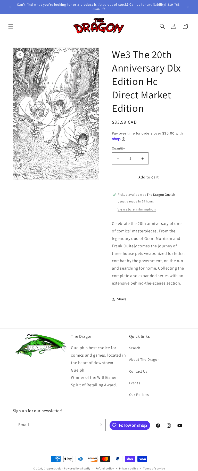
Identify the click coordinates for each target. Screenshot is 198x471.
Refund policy (105, 468)
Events (134, 383)
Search (135, 348)
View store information (137, 209)
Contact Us (138, 371)
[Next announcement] (188, 7)
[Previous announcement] (10, 7)
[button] (10, 26)
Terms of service (154, 468)
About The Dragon (144, 359)
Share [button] (122, 299)
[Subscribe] (99, 425)
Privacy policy (128, 468)
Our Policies (139, 394)
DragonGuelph (53, 468)
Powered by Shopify (77, 468)
